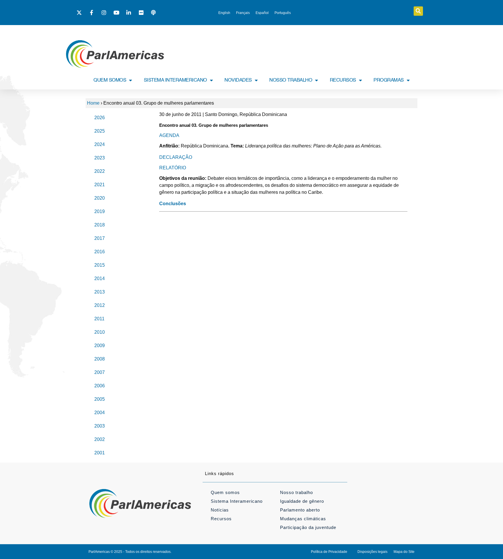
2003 (99, 425)
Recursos (221, 518)
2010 (99, 332)
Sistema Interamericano (237, 501)
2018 (99, 224)
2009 (99, 345)
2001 (99, 452)
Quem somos (225, 492)
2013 (99, 291)
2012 (99, 305)
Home (93, 103)
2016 (99, 251)
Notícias (220, 509)
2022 (99, 171)
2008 (99, 358)
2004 (99, 412)
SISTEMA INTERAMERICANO (175, 80)
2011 (99, 318)
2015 (99, 265)
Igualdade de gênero (302, 501)
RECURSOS (343, 80)
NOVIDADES (238, 80)
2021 (99, 184)
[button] (418, 11)
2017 (99, 238)
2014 (99, 278)
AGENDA (169, 135)
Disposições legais (372, 552)
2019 (99, 211)
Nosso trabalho (296, 492)
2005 (99, 399)
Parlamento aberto (300, 509)
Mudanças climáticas (303, 518)
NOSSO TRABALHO (290, 80)
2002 (99, 439)
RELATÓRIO (172, 167)
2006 (99, 385)
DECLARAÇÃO (175, 157)
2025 (99, 131)
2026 (99, 117)
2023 (99, 157)
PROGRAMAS (388, 80)
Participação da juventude (308, 527)
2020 (99, 198)
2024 (99, 144)
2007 (99, 372)
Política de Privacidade (329, 552)
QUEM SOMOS (109, 80)
